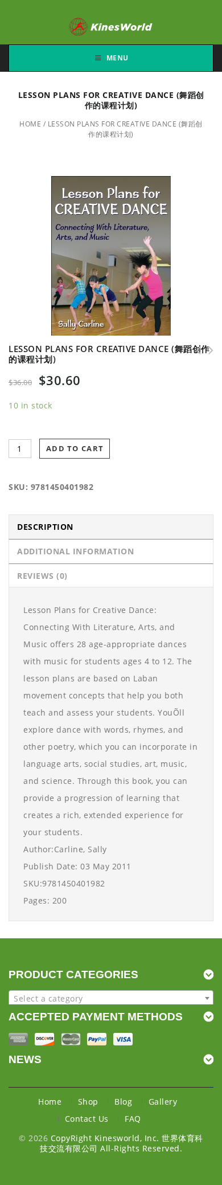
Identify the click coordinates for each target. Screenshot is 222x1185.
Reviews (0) (42, 575)
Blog (123, 1101)
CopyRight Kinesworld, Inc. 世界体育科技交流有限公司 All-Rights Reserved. (121, 1143)
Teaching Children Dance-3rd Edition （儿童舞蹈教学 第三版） (194, 350)
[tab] (111, 526)
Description (45, 526)
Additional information (75, 551)
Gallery (163, 1101)
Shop (88, 1101)
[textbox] (111, 999)
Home (30, 124)
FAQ (133, 1118)
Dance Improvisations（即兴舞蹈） (207, 350)
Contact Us (87, 1118)
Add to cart (75, 448)
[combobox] (111, 998)
